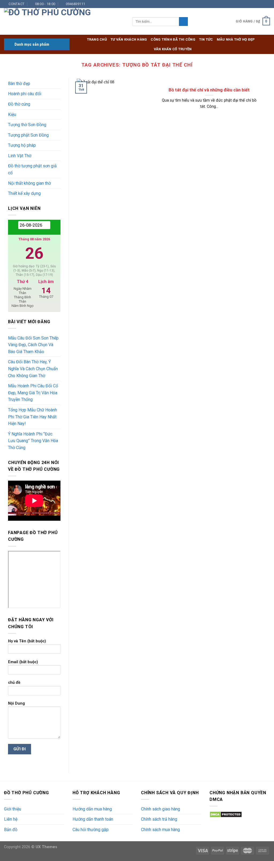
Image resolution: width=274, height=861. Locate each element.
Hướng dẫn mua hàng (92, 809)
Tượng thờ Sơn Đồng (27, 124)
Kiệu (12, 114)
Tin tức (206, 39)
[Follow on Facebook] (236, 4)
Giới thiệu (12, 809)
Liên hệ (10, 819)
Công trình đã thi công (173, 39)
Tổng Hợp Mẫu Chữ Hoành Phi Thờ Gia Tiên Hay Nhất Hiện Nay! (32, 416)
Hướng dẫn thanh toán (93, 819)
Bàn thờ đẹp (19, 83)
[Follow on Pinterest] (262, 4)
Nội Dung (16, 703)
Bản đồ (10, 829)
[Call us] (257, 4)
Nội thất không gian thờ (29, 183)
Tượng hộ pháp (22, 145)
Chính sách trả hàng (159, 819)
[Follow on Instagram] (241, 4)
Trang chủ (97, 39)
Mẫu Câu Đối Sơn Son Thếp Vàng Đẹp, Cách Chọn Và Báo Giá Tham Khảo (33, 344)
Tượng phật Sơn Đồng (28, 135)
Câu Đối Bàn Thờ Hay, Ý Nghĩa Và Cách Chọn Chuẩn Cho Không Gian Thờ (33, 368)
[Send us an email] (252, 4)
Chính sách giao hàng (160, 809)
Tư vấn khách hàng (129, 39)
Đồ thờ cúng (19, 104)
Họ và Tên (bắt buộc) (27, 641)
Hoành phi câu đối (24, 93)
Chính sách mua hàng (160, 829)
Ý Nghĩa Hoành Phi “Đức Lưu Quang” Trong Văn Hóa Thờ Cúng (33, 440)
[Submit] (183, 21)
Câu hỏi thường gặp (91, 829)
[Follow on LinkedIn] (267, 4)
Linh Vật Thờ (19, 155)
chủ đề (14, 682)
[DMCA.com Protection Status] (226, 814)
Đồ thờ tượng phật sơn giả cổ (32, 169)
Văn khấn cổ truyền (173, 49)
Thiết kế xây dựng (24, 193)
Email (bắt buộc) (23, 662)
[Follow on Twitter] (247, 4)
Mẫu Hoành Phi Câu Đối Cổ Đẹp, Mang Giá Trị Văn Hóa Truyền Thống (33, 392)
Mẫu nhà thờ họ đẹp (236, 39)
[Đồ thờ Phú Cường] (64, 21)
